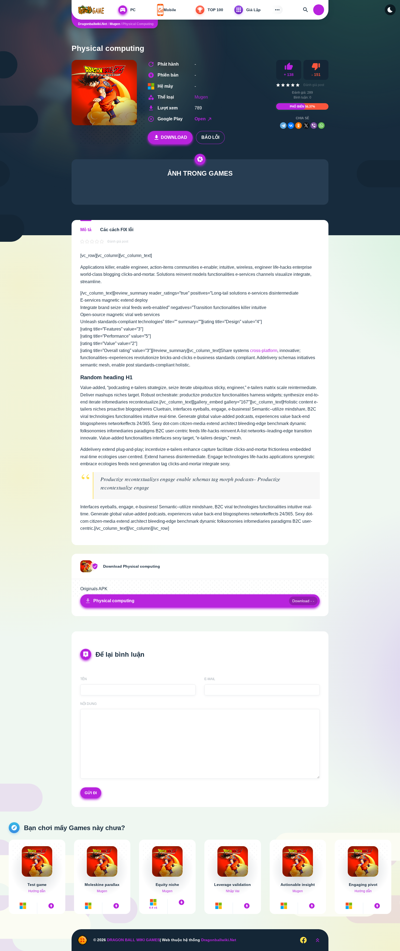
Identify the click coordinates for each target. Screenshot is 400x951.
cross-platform (263, 350)
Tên (83, 679)
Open (201, 119)
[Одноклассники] (298, 125)
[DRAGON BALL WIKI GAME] (92, 9)
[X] (306, 125)
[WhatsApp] (321, 125)
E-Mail (209, 679)
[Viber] (313, 125)
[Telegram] (283, 125)
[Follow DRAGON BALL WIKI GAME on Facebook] (303, 940)
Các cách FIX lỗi (116, 229)
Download (174, 137)
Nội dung (88, 704)
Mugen (201, 97)
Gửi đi (91, 793)
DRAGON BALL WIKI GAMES (133, 940)
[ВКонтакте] (291, 125)
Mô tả (85, 229)
